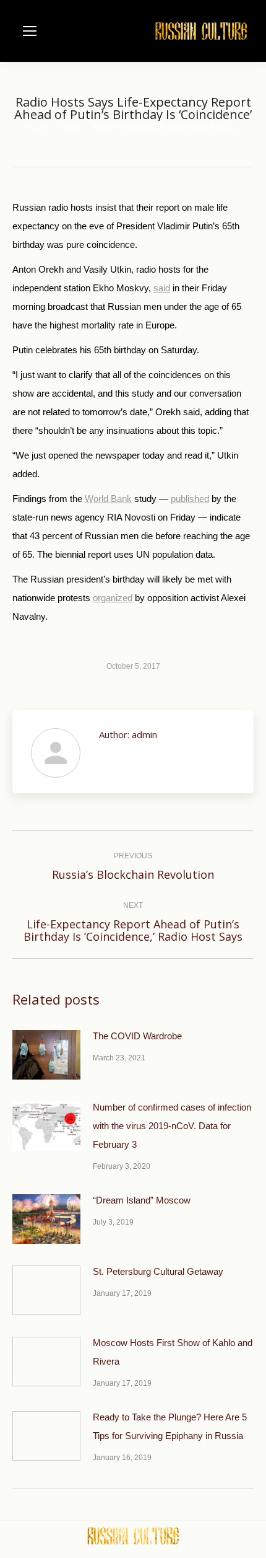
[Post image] (46, 1055)
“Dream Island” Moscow (142, 1200)
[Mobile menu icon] (30, 31)
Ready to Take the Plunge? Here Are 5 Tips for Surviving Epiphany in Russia (170, 1426)
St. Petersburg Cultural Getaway (158, 1271)
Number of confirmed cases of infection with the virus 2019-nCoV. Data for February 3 (172, 1126)
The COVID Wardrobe (137, 1036)
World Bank (108, 498)
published (190, 498)
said (161, 288)
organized (112, 597)
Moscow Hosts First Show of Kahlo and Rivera (172, 1352)
